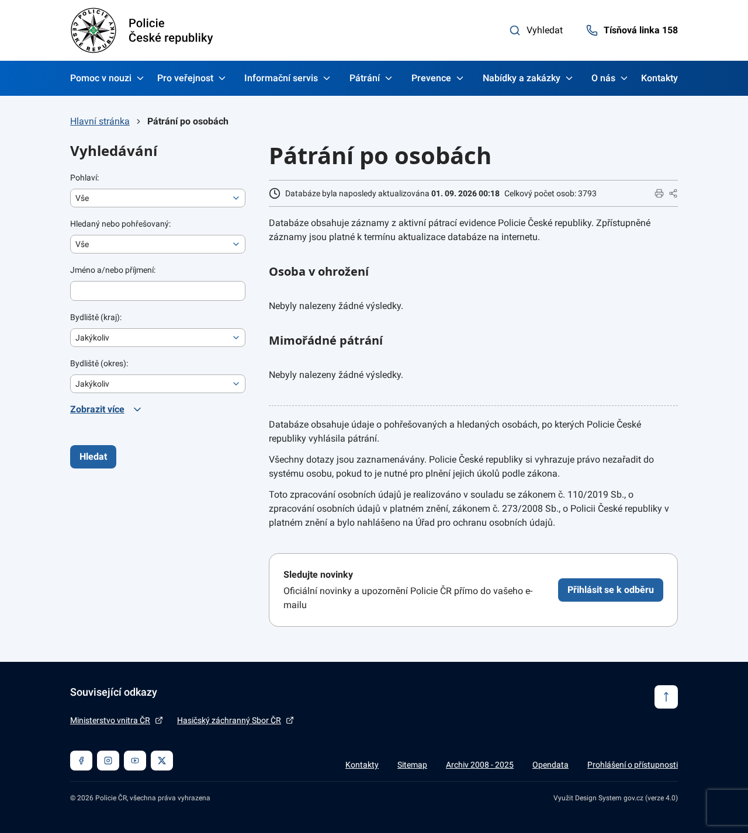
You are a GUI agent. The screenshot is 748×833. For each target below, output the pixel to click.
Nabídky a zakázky (521, 78)
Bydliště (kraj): (96, 317)
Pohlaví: (84, 177)
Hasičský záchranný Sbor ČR (229, 720)
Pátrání (364, 78)
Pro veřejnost (185, 78)
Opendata (550, 764)
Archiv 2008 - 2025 (480, 764)
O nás (603, 78)
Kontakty (659, 78)
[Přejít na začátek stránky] (666, 697)
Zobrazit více (97, 409)
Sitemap (412, 764)
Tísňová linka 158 (641, 30)
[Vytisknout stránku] (659, 193)
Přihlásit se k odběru (610, 589)
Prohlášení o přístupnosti (632, 764)
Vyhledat (545, 30)
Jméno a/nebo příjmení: (112, 270)
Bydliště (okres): (99, 363)
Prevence (431, 78)
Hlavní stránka (100, 121)
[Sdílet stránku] (673, 193)
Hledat (93, 456)
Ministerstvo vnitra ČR (110, 720)
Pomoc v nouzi (100, 78)
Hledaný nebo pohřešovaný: (120, 223)
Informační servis (281, 78)
